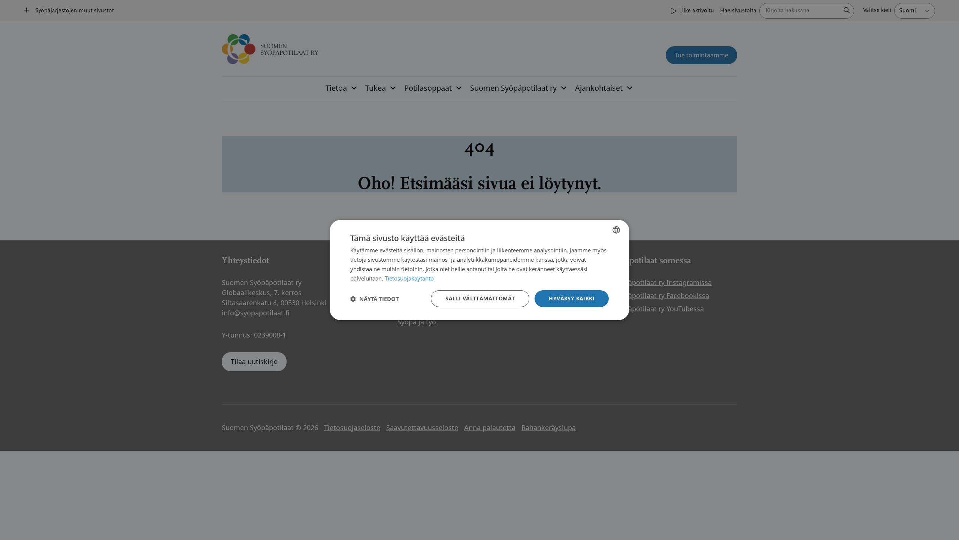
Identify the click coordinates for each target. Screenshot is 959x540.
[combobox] (616, 230)
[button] (374, 299)
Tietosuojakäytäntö (409, 278)
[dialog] (479, 270)
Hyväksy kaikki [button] (572, 298)
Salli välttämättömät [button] (480, 298)
